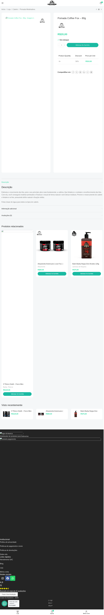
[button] (17, 394)
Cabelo (15, 9)
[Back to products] (99, 9)
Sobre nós (3, 554)
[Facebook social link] (73, 72)
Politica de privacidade (8, 542)
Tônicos (10, 387)
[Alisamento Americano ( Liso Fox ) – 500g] (52, 246)
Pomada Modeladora (27, 9)
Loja (9, 9)
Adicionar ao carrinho (83, 45)
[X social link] (76, 72)
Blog (1, 564)
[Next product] (101, 9)
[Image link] (11, 433)
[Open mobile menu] (3, 3)
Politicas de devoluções (8, 550)
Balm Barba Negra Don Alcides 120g (85, 264)
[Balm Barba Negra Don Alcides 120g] (86, 246)
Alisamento (41, 267)
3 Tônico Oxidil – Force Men (13, 384)
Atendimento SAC (6, 559)
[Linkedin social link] (84, 72)
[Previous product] (96, 9)
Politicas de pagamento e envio (11, 546)
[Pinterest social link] (80, 72)
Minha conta (4, 572)
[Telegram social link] (91, 72)
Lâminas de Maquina (79, 267)
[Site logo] (52, 3)
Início (3, 9)
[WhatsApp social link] (87, 72)
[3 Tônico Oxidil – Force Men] (17, 306)
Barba (5, 387)
